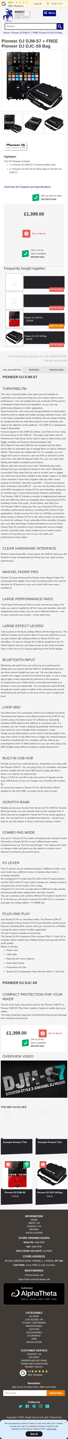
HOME (34, 1220)
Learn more (51, 1429)
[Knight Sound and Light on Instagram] (40, 1407)
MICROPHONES (34, 1326)
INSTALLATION (34, 1342)
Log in (37, 4)
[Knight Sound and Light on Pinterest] (34, 1407)
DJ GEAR (34, 1316)
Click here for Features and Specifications (27, 187)
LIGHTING (34, 1329)
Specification (56, 370)
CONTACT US (34, 1226)
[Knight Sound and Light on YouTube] (47, 1407)
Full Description (12, 370)
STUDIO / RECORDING (34, 1323)
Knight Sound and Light (37, 1417)
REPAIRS (34, 1229)
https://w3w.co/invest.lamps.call (34, 1279)
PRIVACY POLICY (34, 1367)
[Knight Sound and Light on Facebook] (27, 1407)
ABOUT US (34, 1223)
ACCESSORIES (34, 1332)
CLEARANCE (34, 1336)
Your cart (56, 4)
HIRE (34, 1339)
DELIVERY (34, 1357)
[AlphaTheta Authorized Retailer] (34, 1304)
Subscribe (55, 1393)
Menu (51, 13)
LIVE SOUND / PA (34, 1319)
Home (6, 33)
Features (34, 370)
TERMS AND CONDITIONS (34, 1364)
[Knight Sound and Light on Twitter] (20, 1407)
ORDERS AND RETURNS (34, 1360)
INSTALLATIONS (34, 1233)
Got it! (34, 1434)
